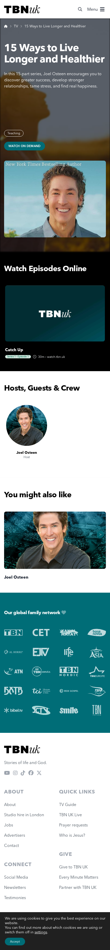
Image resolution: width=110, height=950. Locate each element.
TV (16, 26)
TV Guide (67, 804)
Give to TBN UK (73, 866)
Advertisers (14, 835)
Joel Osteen (26, 452)
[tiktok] (23, 773)
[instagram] (15, 773)
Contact (11, 845)
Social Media (16, 877)
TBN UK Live (70, 814)
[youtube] (7, 773)
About (10, 804)
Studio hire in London (24, 814)
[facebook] (31, 773)
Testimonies (15, 897)
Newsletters (15, 887)
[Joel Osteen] (26, 425)
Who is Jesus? (73, 835)
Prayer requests (73, 824)
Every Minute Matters (78, 877)
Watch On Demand (24, 146)
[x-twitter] (39, 773)
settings (41, 932)
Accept (15, 941)
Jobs (8, 824)
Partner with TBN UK (77, 887)
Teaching (13, 133)
